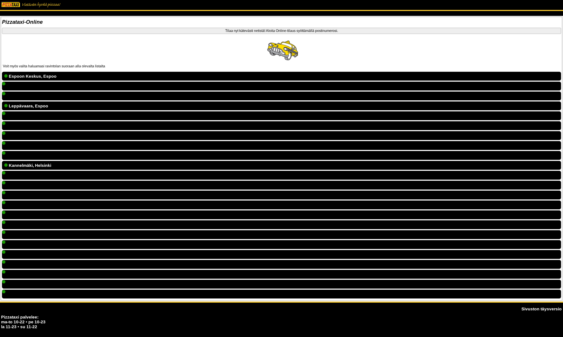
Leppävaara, (28, 106)
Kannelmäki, (29, 165)
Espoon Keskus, (32, 76)
